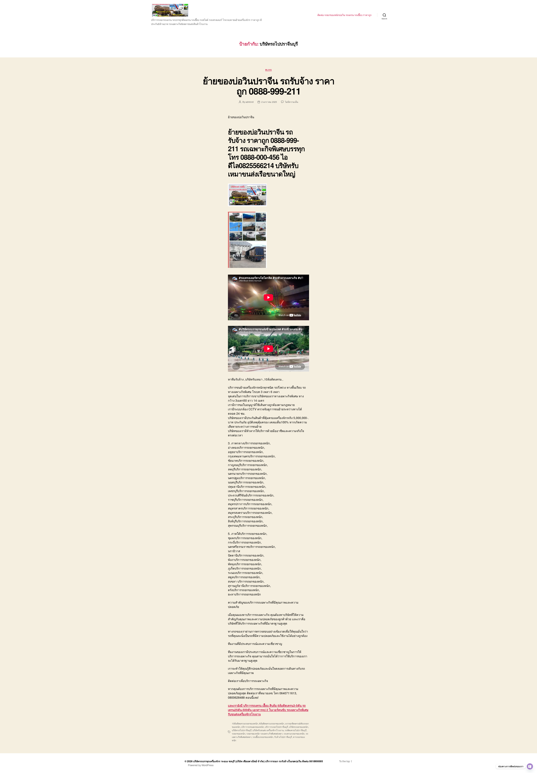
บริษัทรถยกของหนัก (298, 726)
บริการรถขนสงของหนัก (252, 726)
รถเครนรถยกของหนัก (294, 733)
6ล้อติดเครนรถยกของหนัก (271, 723)
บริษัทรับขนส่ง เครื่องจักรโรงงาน (268, 730)
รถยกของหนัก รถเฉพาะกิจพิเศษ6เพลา (264, 733)
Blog (268, 70)
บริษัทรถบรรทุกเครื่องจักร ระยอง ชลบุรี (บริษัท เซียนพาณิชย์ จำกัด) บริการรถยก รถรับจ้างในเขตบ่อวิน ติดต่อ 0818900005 (258, 761)
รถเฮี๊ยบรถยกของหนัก (263, 737)
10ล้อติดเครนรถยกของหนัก (245, 723)
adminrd (249, 101)
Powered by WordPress (201, 765)
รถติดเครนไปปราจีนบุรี (295, 730)
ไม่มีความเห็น (291, 101)
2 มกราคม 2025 (269, 101)
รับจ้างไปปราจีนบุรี (283, 737)
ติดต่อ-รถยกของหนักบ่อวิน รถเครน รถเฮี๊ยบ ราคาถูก (344, 15)
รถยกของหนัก (238, 733)
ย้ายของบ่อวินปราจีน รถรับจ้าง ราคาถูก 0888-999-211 (268, 85)
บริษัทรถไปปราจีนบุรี (242, 730)
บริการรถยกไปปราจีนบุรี (276, 726)
